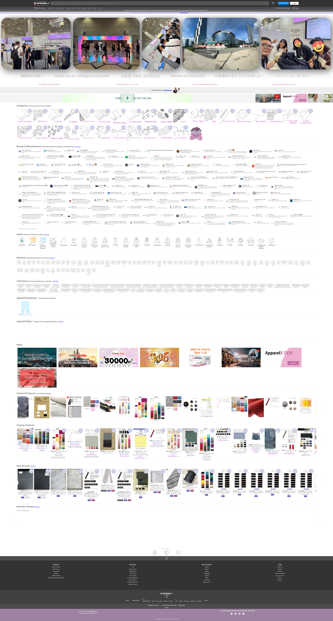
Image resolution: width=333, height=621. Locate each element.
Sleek (206, 577)
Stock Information (280, 573)
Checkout (133, 573)
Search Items (132, 569)
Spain (160, 601)
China (176, 601)
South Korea (193, 601)
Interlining (207, 573)
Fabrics (207, 567)
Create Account (283, 3)
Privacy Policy (251, 610)
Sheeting (206, 580)
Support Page (93, 611)
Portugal (165, 601)
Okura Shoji (56, 571)
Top (133, 567)
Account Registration (133, 577)
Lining (206, 571)
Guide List (280, 567)
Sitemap (280, 580)
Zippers (207, 575)
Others (280, 577)
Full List (77, 146)
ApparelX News (133, 584)
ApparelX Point (56, 575)
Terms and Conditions (225, 610)
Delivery (280, 571)
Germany (170, 601)
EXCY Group (56, 569)
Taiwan (181, 601)
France (153, 601)
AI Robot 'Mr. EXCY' (133, 582)
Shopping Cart (133, 571)
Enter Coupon (133, 580)
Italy (157, 601)
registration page (184, 12)
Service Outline (56, 567)
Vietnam (200, 601)
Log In (294, 3)
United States (135, 600)
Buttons (207, 569)
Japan (206, 600)
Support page (168, 90)
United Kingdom (146, 601)
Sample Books (207, 582)
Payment (280, 569)
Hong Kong (186, 601)
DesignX (56, 573)
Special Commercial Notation (239, 610)
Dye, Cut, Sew (280, 575)
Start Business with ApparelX (56, 577)
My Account (132, 575)
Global (127, 600)
